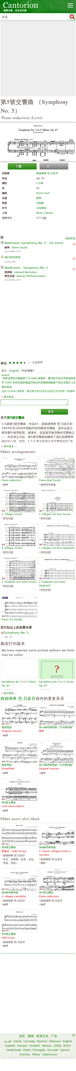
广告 (54, 1036)
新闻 (31, 1036)
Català (17, 1041)
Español (10, 1045)
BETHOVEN (12, 257)
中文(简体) (28, 370)
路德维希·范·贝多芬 (47, 173)
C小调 (39, 183)
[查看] (38, 142)
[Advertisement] (38, 58)
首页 (22, 1036)
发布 (51, 411)
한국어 (67, 1045)
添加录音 (70, 238)
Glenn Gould (19, 247)
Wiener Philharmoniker (31, 276)
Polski (27, 1050)
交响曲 (40, 202)
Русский (52, 1050)
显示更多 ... (10, 396)
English (67, 1041)
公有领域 (41, 208)
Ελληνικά (55, 1041)
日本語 (57, 1045)
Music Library (44, 212)
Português (39, 1050)
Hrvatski (34, 1045)
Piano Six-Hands (12, 619)
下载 (18, 166)
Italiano (47, 1045)
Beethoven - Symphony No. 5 (26, 268)
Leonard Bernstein (25, 272)
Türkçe (36, 1054)
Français (22, 1045)
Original (14, 370)
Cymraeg (29, 1041)
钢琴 (38, 198)
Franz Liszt (42, 193)
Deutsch (42, 1041)
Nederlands (14, 1050)
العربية (7, 1041)
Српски (64, 1050)
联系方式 (42, 1036)
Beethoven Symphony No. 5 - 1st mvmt (33, 243)
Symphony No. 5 (16, 632)
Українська (49, 1054)
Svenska (24, 1054)
